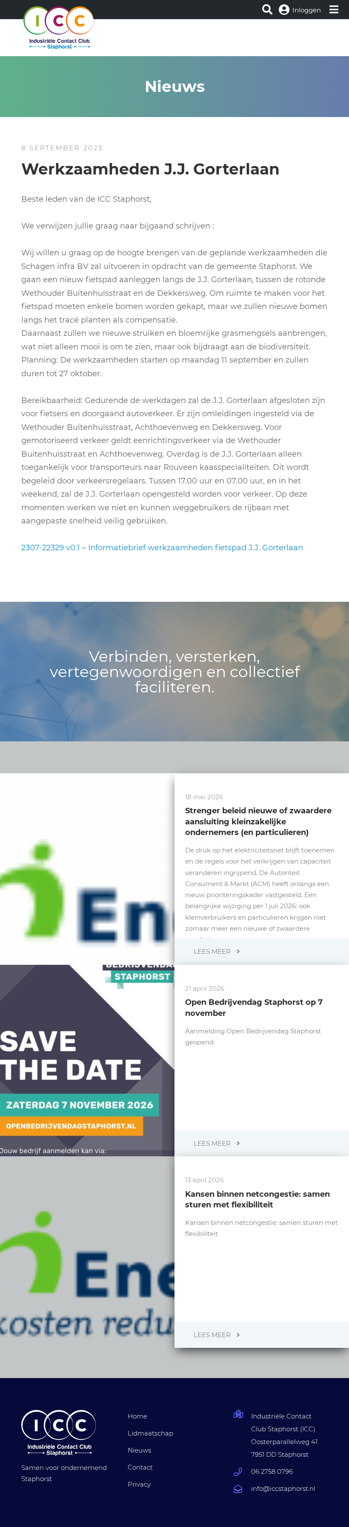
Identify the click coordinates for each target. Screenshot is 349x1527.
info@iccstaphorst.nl (283, 1488)
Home (137, 1416)
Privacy (139, 1484)
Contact (140, 1467)
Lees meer (213, 951)
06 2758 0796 (272, 1471)
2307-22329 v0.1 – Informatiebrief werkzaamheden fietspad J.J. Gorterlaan (162, 547)
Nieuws (139, 1450)
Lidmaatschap (150, 1433)
